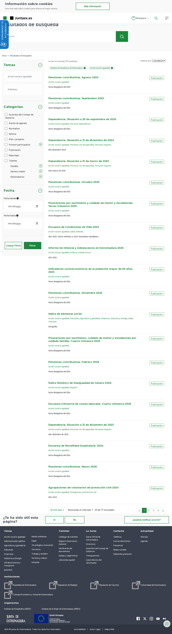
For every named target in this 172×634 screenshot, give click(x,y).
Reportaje (13, 155)
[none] (139, 510)
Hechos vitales (17, 171)
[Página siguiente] (163, 510)
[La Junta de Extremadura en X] (144, 618)
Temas (9, 65)
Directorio (90, 544)
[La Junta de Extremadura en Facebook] (138, 618)
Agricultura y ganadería (90, 318)
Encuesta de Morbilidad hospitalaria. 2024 (75, 446)
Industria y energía (119, 318)
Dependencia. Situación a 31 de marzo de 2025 (78, 161)
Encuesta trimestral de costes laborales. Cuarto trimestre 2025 (89, 404)
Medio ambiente (39, 536)
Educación (74, 318)
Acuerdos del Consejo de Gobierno (19, 116)
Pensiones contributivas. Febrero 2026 (73, 362)
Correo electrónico (121, 541)
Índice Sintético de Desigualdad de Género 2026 (79, 383)
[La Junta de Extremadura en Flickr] (164, 618)
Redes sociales (119, 549)
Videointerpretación (122, 554)
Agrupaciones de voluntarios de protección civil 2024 (83, 488)
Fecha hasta (10, 215)
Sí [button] (54, 519)
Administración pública (14, 541)
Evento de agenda (17, 123)
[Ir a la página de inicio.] (12, 18)
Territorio (52, 321)
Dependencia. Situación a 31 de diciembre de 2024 (81, 140)
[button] (140, 18)
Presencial (118, 545)
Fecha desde (10, 198)
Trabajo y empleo (39, 553)
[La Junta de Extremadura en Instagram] (151, 618)
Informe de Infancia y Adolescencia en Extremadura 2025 (86, 248)
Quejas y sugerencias (68, 555)
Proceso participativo (19, 144)
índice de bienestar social (65, 314)
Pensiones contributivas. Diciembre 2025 (75, 293)
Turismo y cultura (39, 558)
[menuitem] (44, 536)
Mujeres (73, 387)
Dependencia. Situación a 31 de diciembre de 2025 (81, 425)
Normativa (14, 128)
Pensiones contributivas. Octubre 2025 (74, 182)
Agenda (144, 541)
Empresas (105, 318)
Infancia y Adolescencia (80, 252)
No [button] (74, 519)
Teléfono (117, 536)
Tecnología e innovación (42, 545)
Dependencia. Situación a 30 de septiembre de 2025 (82, 119)
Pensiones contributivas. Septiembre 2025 (76, 98)
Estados (14, 166)
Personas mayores (103, 144)
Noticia (12, 133)
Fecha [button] (9, 190)
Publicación (14, 150)
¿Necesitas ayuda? (67, 559)
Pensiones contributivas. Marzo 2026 (72, 467)
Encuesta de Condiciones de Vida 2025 (73, 227)
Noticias (144, 536)
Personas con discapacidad (82, 144)
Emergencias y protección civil (83, 492)
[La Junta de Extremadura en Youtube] (158, 618)
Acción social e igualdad (58, 82)
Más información (92, 6)
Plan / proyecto (16, 139)
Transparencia (92, 555)
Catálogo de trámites (68, 536)
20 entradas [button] (58, 510)
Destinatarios (17, 176)
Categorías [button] (13, 107)
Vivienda (79, 231)
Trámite (12, 160)
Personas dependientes (80, 124)
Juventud (8, 569)
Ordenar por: (145, 60)
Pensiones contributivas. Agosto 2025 (73, 77)
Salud (72, 231)
